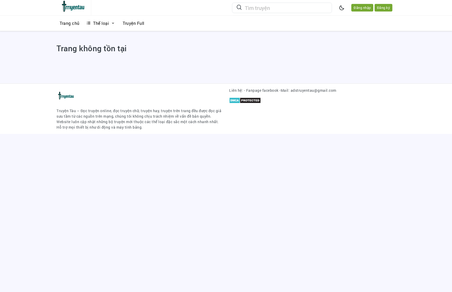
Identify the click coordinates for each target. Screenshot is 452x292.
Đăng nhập (362, 7)
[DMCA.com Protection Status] (245, 100)
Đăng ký (383, 7)
